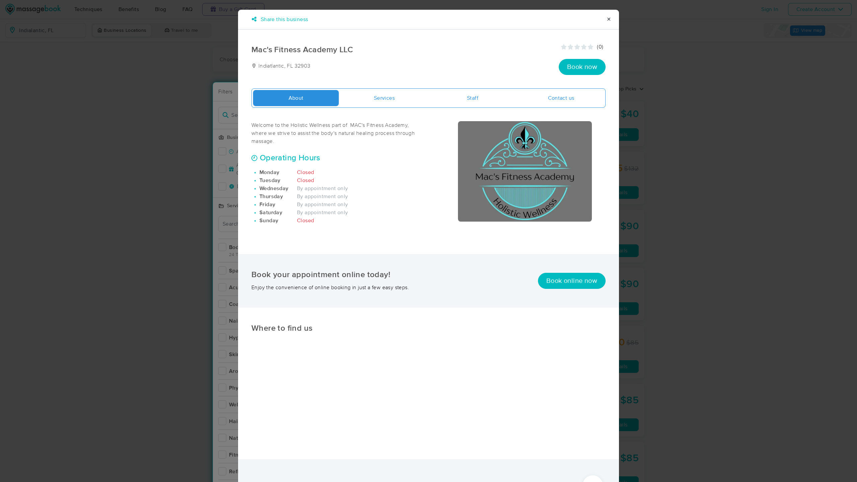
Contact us (561, 98)
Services (384, 98)
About (296, 98)
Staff (472, 98)
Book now (582, 67)
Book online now (571, 280)
